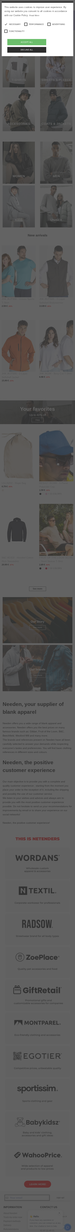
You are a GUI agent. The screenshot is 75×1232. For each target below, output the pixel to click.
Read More (34, 15)
